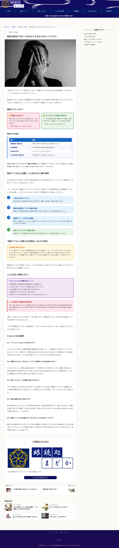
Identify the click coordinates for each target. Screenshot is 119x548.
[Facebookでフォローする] (57, 532)
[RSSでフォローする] (65, 532)
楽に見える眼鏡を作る (40, 477)
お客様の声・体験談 (13, 32)
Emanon (77, 545)
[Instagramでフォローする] (61, 532)
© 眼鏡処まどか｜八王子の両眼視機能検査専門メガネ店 (53, 545)
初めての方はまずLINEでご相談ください (59, 16)
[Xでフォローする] (53, 532)
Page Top (59, 540)
